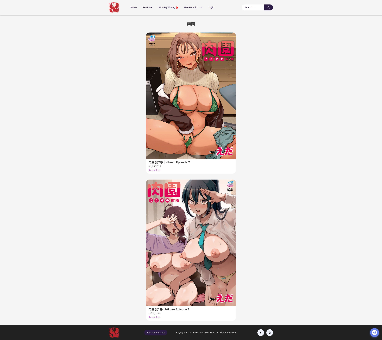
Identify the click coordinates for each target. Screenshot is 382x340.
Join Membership (156, 332)
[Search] (268, 7)
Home (133, 7)
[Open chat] (374, 332)
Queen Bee (154, 170)
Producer (148, 7)
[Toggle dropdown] (202, 7)
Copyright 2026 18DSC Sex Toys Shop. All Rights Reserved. (206, 332)
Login (211, 7)
